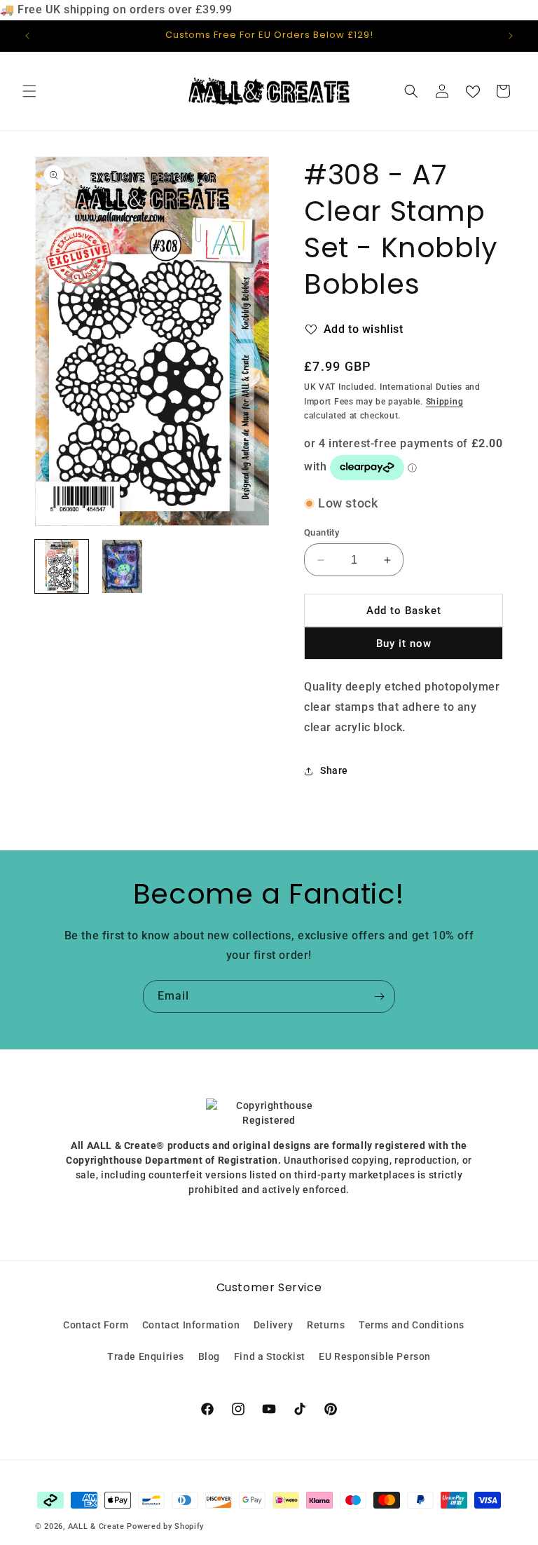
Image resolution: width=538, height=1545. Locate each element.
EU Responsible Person (375, 1356)
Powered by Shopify (165, 1526)
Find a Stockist (269, 1356)
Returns (326, 1324)
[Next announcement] (510, 35)
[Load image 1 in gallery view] (61, 566)
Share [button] (334, 770)
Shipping (445, 402)
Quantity (321, 532)
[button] (29, 91)
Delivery (274, 1324)
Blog (209, 1356)
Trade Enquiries (145, 1356)
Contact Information (191, 1324)
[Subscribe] (379, 996)
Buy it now (404, 643)
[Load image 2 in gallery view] (122, 566)
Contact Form (95, 1324)
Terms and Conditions (411, 1324)
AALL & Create (96, 1526)
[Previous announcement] (27, 35)
